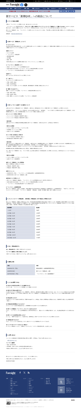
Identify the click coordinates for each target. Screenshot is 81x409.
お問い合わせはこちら (12, 340)
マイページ (68, 387)
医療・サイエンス (69, 8)
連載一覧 (67, 11)
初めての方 (58, 1)
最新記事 (48, 378)
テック (44, 8)
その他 (30, 390)
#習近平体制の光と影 (33, 11)
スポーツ (60, 8)
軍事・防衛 (26, 8)
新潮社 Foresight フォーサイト (12, 4)
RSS (14, 1)
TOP (8, 8)
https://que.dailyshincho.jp (16, 33)
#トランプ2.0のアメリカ (22, 11)
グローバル (31, 392)
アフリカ (30, 388)
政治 (11, 8)
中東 (30, 381)
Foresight (10, 373)
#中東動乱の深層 (12, 11)
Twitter (24, 373)
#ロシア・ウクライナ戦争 (44, 11)
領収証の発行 (68, 388)
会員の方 (69, 1)
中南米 (30, 385)
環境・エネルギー (36, 8)
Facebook (20, 373)
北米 (30, 383)
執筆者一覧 (62, 11)
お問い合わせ (48, 1)
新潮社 (73, 400)
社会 (48, 8)
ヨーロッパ (31, 387)
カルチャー (53, 8)
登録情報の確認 (69, 390)
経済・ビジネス (18, 8)
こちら (19, 348)
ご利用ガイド (39, 1)
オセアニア (31, 380)
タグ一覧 (72, 11)
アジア (30, 378)
